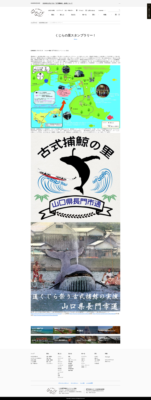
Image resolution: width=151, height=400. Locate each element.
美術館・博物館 (49, 359)
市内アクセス (107, 361)
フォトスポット (49, 363)
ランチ (82, 361)
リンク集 (82, 383)
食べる (83, 353)
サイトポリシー (74, 383)
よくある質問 (33, 361)
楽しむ (60, 353)
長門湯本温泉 (71, 368)
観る (47, 353)
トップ (32, 353)
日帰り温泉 (70, 361)
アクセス (81, 10)
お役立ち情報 (51, 10)
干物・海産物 (97, 359)
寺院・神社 (48, 358)
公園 (59, 375)
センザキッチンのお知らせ (36, 358)
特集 (106, 353)
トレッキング (60, 372)
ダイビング (60, 361)
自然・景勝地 (49, 356)
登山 (59, 373)
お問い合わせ (91, 10)
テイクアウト (84, 356)
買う (96, 353)
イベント (59, 356)
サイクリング (60, 358)
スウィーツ (97, 361)
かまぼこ (96, 356)
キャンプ (59, 370)
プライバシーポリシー (63, 383)
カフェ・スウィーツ (85, 365)
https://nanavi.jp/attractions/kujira (79, 313)
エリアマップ (60, 10)
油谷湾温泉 (70, 365)
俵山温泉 (70, 363)
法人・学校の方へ (69, 10)
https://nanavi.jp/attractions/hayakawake (46, 315)
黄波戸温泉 (70, 370)
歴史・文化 (48, 361)
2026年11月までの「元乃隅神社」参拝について (58, 3)
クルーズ (59, 366)
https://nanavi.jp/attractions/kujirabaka (104, 313)
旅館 (69, 356)
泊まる (70, 353)
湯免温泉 (70, 366)
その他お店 (97, 363)
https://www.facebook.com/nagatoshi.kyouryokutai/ (46, 313)
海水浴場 (59, 368)
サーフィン (60, 363)
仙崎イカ (83, 359)
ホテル (69, 358)
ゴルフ (59, 359)
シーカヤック (60, 365)
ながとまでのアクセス (109, 359)
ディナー (83, 363)
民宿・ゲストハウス (72, 359)
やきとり (83, 358)
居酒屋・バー (84, 366)
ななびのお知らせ (34, 356)
